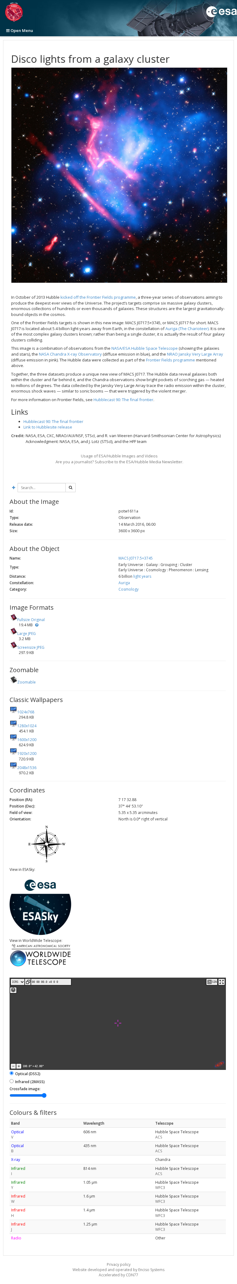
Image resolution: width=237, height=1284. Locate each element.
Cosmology (128, 589)
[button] (36, 625)
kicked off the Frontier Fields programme (98, 297)
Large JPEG (26, 633)
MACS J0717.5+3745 (135, 558)
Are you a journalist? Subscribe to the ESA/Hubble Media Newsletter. (119, 462)
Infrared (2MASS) (30, 1081)
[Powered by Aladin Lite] (219, 1064)
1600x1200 (26, 739)
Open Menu (21, 30)
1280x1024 (26, 725)
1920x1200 (26, 753)
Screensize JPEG (30, 647)
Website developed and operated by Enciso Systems (118, 1269)
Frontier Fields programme (170, 360)
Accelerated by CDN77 (118, 1275)
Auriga (124, 582)
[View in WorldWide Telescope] (40, 965)
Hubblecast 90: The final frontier (123, 399)
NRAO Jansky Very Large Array (195, 354)
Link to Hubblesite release (47, 427)
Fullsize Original (31, 619)
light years (142, 576)
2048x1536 (26, 767)
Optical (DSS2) (27, 1073)
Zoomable (26, 682)
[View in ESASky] (40, 933)
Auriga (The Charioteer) (187, 328)
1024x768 (25, 712)
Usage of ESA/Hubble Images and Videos (119, 456)
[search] (70, 487)
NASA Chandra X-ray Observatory (70, 354)
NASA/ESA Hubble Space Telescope (144, 348)
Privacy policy (119, 1264)
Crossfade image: (25, 1088)
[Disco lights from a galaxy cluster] (119, 175)
